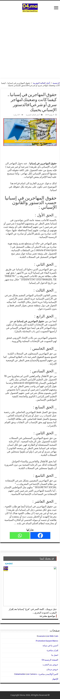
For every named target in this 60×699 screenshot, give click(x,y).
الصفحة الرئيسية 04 (50, 660)
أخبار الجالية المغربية (41, 83)
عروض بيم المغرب (50, 664)
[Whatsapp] (20, 535)
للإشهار (55, 679)
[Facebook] (40, 535)
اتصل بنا (54, 655)
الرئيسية (56, 83)
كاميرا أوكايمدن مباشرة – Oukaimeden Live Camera (36, 674)
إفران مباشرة (52, 650)
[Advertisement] (30, 43)
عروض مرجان (52, 669)
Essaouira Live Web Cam (47, 636)
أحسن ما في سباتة (50, 645)
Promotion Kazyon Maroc (47, 641)
